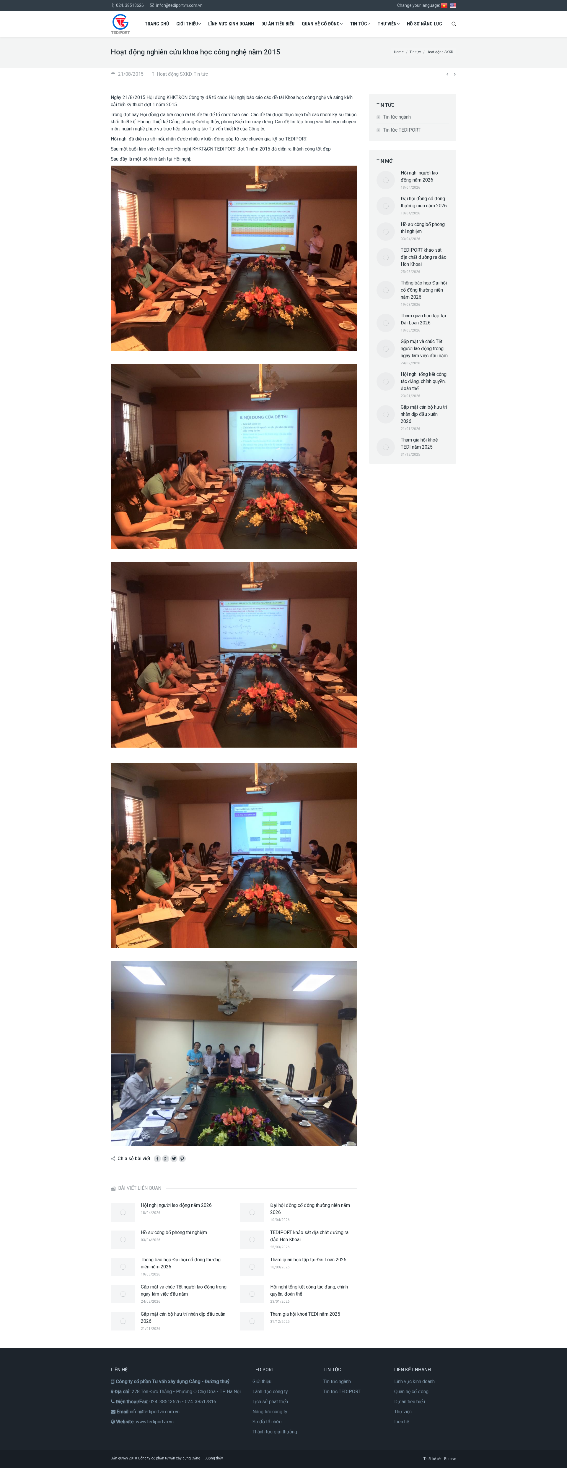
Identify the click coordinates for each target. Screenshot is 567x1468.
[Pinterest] (182, 1158)
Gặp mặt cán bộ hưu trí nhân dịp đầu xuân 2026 (183, 1317)
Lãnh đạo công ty (270, 1391)
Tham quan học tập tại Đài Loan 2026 (308, 1259)
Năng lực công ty (269, 1411)
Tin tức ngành (397, 117)
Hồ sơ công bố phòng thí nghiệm (174, 1232)
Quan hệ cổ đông (411, 1391)
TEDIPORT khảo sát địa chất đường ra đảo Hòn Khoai (309, 1236)
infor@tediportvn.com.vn (155, 1411)
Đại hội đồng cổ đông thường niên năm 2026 (310, 1208)
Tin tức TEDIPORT (402, 130)
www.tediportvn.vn (155, 1422)
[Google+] (165, 1158)
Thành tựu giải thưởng (274, 1432)
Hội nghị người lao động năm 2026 (176, 1205)
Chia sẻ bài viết (134, 1158)
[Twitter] (173, 1158)
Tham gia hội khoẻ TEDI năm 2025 (305, 1314)
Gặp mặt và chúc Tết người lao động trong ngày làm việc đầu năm (184, 1290)
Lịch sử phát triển (270, 1401)
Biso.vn (450, 1459)
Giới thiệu (261, 1381)
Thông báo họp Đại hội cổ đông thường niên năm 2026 (181, 1263)
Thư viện (403, 1411)
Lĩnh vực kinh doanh (414, 1381)
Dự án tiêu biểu (409, 1401)
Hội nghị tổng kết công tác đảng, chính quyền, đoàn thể (309, 1290)
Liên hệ (401, 1422)
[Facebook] (157, 1158)
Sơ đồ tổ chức (266, 1422)
